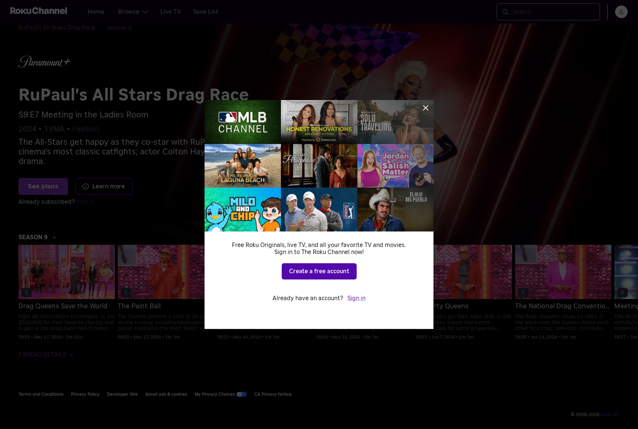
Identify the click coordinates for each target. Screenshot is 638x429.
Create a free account (319, 271)
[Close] (426, 108)
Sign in (356, 298)
